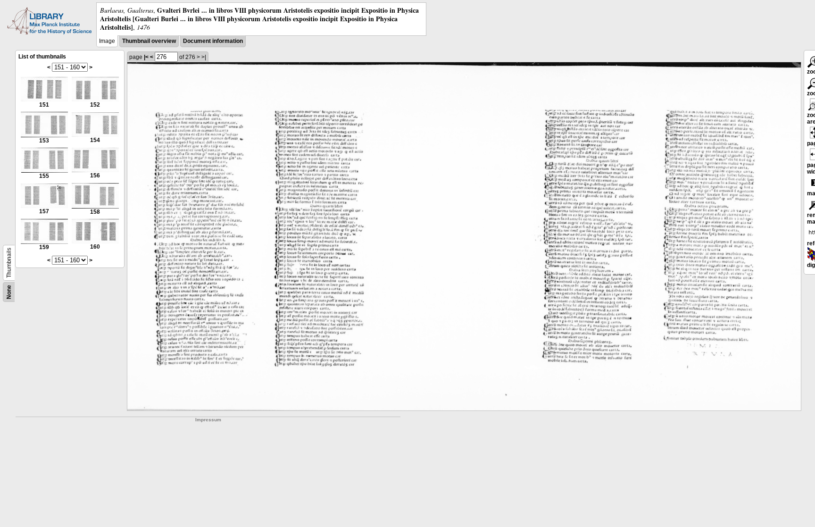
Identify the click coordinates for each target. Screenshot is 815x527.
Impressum (208, 419)
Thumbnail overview (149, 41)
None (9, 292)
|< (146, 57)
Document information (213, 41)
